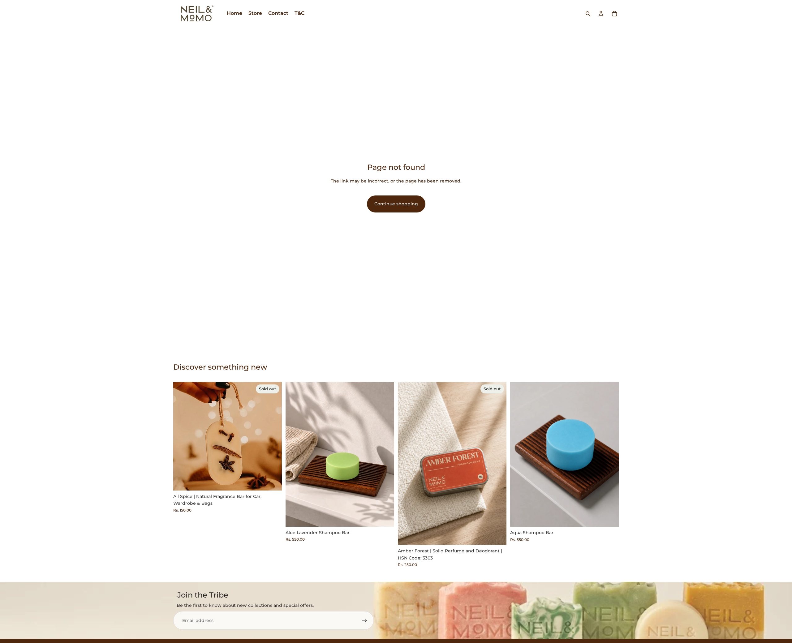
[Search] (588, 13)
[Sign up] (364, 620)
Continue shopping (396, 204)
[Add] (384, 517)
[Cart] (614, 13)
